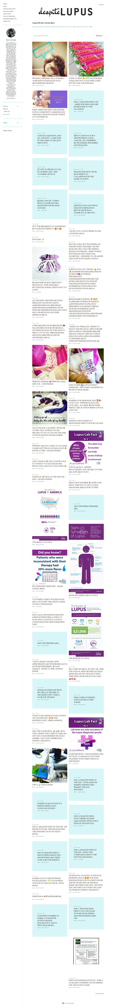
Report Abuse (7, 130)
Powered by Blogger (69, 1003)
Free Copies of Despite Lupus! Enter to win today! (84, 699)
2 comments (80, 111)
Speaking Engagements (9, 18)
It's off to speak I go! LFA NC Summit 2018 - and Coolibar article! (49, 171)
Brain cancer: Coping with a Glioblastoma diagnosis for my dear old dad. (48, 204)
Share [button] (33, 85)
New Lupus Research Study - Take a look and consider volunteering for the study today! (86, 982)
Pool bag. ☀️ (38, 239)
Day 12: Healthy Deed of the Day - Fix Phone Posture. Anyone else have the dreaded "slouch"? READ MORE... (49, 830)
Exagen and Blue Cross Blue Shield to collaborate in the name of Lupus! (85, 175)
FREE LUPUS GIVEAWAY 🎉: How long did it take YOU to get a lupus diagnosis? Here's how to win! (85, 485)
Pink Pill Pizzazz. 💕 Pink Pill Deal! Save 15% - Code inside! (49, 382)
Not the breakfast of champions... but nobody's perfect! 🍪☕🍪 (49, 227)
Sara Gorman (11, 40)
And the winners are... (48, 643)
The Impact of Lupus (42, 542)
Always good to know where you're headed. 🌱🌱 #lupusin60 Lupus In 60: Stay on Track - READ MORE (48, 882)
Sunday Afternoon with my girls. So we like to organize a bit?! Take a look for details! (49, 693)
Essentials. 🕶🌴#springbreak (46, 896)
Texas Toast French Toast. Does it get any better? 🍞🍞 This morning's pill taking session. (49, 718)
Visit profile (11, 98)
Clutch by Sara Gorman (9, 9)
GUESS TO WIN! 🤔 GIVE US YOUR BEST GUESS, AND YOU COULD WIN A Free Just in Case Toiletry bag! (85, 80)
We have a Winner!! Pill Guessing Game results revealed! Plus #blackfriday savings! (48, 80)
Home (34, 27)
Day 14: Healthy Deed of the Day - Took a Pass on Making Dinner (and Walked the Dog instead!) (85, 785)
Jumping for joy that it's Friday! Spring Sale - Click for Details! (49, 805)
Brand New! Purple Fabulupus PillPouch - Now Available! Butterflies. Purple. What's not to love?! (49, 286)
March (6, 111)
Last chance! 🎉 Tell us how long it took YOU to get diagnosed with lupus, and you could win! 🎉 (49, 463)
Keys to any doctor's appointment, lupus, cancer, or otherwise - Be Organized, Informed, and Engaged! (86, 140)
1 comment (38, 292)
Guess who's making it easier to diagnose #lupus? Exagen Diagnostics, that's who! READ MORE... (48, 921)
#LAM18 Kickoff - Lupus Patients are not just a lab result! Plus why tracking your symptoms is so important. (86, 757)
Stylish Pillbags (71, 27)
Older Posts (99, 993)
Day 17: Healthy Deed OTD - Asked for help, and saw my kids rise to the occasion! (86, 105)
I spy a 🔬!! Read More (42, 784)
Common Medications (9, 16)
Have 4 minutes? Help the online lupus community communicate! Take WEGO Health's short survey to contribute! (48, 113)
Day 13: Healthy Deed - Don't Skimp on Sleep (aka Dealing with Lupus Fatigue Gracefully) (86, 819)
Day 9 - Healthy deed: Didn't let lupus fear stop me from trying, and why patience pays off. (85, 913)
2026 (5, 109)
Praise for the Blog (58, 27)
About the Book (82, 27)
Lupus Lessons (7, 13)
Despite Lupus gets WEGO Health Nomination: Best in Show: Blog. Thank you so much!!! (86, 209)
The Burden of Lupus (79, 658)
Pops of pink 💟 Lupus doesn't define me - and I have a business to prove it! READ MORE (86, 387)
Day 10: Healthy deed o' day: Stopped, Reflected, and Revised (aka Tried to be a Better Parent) (49, 856)
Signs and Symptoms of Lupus (83, 595)
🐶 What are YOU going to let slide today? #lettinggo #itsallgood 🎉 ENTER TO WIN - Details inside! (49, 448)
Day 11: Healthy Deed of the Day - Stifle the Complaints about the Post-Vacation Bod (85, 853)
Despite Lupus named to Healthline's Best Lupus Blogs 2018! (86, 422)
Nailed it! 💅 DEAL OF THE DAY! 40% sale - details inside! (48, 478)
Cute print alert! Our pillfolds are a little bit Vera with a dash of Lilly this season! (48, 601)
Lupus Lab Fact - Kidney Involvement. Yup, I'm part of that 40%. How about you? (86, 469)
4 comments (44, 210)
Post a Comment (40, 85)
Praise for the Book (43, 27)
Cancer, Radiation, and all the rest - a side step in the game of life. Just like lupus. (49, 139)
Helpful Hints (6, 21)
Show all (99, 35)
